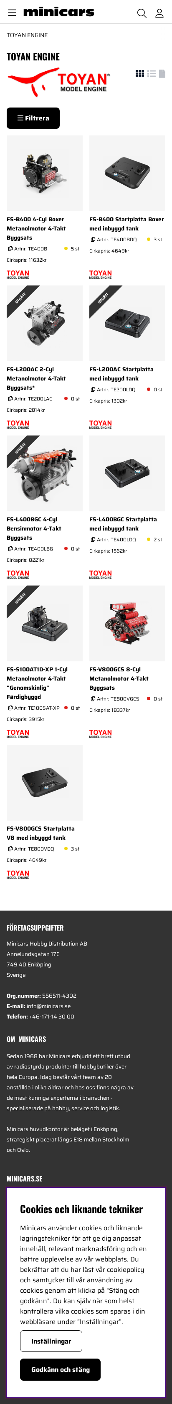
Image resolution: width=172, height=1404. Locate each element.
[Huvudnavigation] (10, 11)
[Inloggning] (159, 11)
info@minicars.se (49, 1006)
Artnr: (30, 249)
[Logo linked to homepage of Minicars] (62, 12)
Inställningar (51, 1341)
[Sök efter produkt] (142, 11)
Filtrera (36, 118)
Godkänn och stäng (60, 1369)
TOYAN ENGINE (27, 35)
